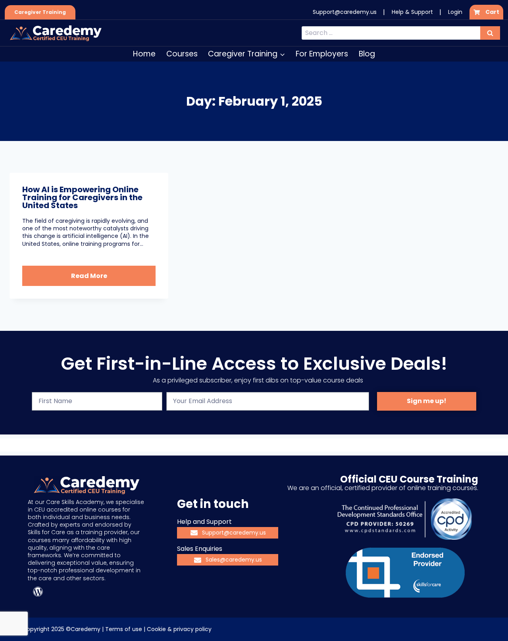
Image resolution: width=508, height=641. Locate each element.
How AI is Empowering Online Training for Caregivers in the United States (82, 197)
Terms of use (123, 629)
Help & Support (412, 12)
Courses (182, 53)
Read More (110, 273)
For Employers (322, 53)
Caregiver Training (40, 12)
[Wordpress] (38, 592)
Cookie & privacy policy (179, 629)
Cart (492, 12)
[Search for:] (401, 32)
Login (455, 12)
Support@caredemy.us (345, 12)
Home (144, 53)
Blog (367, 53)
